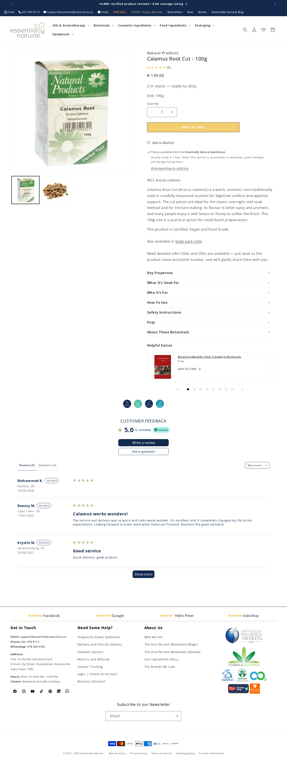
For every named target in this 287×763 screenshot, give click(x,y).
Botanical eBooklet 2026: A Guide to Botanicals (209, 357)
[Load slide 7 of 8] (226, 389)
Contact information (211, 753)
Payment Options (91, 652)
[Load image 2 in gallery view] (55, 190)
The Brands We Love (159, 667)
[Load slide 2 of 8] (194, 389)
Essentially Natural (91, 753)
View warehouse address (170, 168)
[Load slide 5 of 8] (213, 389)
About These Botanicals (168, 332)
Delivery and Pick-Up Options (100, 644)
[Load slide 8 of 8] (232, 389)
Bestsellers (175, 12)
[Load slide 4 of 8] (207, 389)
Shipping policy (185, 753)
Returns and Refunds (94, 659)
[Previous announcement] (12, 4)
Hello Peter (184, 615)
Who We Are (153, 637)
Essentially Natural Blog (228, 12)
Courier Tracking (90, 667)
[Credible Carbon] (258, 681)
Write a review (143, 442)
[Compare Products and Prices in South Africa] (238, 692)
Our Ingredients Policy (161, 659)
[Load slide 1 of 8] (188, 389)
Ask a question (143, 451)
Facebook (51, 615)
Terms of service (161, 753)
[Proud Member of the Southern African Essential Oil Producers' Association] (242, 681)
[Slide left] (177, 389)
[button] (70, 25)
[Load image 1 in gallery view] (25, 190)
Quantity (153, 104)
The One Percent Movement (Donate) (172, 652)
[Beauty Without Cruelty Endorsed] (228, 681)
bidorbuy (250, 615)
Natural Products (163, 53)
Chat (12, 12)
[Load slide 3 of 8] (200, 389)
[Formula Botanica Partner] (244, 666)
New (190, 12)
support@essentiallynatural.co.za (69, 12)
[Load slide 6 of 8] (219, 389)
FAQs (105, 12)
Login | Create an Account (97, 674)
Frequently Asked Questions (99, 637)
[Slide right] (242, 389)
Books (202, 12)
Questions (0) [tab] (47, 465)
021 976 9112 (30, 12)
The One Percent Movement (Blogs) (171, 644)
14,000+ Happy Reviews (147, 12)
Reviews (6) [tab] (27, 465)
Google (117, 615)
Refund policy (117, 753)
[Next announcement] (275, 4)
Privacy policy (138, 753)
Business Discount (91, 681)
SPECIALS (119, 12)
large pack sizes (188, 241)
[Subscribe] (176, 716)
